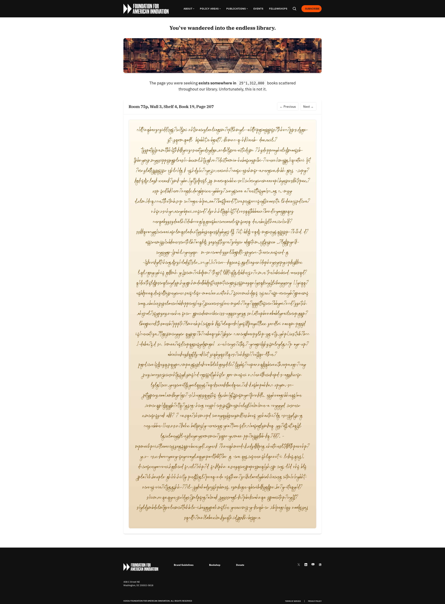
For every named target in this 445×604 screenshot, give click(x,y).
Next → (308, 107)
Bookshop (214, 564)
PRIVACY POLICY (315, 601)
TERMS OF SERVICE (293, 601)
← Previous (288, 107)
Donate (240, 564)
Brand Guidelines (183, 564)
